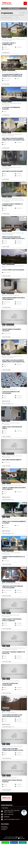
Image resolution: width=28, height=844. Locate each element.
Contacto (3, 829)
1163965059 (6, 817)
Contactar (14, 842)
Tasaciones (4, 826)
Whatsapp (6, 842)
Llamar (23, 842)
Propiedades (4, 828)
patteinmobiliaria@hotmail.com (12, 819)
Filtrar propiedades (14, 8)
